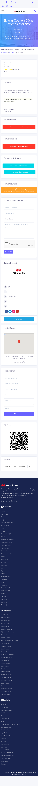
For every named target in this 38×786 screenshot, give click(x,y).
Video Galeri (5, 559)
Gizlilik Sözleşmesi (7, 752)
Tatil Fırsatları (5, 694)
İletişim (3, 764)
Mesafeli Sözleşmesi (7, 755)
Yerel (2, 582)
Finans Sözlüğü (6, 534)
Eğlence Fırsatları (6, 629)
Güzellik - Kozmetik (7, 654)
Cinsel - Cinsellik (6, 554)
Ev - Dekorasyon (6, 677)
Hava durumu (5, 718)
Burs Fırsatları (5, 666)
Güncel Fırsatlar (6, 691)
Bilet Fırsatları (5, 643)
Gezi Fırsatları (5, 669)
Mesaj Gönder (19, 414)
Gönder (9, 251)
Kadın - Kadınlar (6, 576)
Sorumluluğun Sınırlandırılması (10, 724)
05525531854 (18, 29)
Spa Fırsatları (5, 649)
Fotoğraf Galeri (6, 545)
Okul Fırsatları (5, 626)
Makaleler (4, 579)
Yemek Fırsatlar (6, 646)
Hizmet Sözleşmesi (7, 750)
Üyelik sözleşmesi (6, 733)
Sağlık (3, 573)
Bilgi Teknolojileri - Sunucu (9, 640)
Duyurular (4, 565)
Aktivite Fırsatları (6, 688)
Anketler (3, 562)
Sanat (3, 517)
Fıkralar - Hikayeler (7, 522)
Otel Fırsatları (5, 618)
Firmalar (11, 52)
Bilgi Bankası (5, 744)
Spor (2, 568)
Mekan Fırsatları (6, 637)
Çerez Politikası (6, 727)
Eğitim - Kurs (5, 623)
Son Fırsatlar (5, 683)
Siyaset (3, 571)
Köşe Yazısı (4, 514)
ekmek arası (22, 466)
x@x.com (17, 32)
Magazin (4, 585)
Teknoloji (4, 605)
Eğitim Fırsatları (6, 663)
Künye (3, 721)
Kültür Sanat (5, 525)
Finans (3, 531)
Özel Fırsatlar (5, 671)
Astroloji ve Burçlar (7, 539)
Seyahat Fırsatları (6, 680)
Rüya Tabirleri (5, 548)
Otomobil (4, 602)
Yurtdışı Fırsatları (6, 657)
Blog (2, 520)
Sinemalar (4, 599)
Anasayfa (4, 704)
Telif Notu (4, 738)
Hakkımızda (5, 707)
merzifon (7, 466)
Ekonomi (4, 551)
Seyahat (4, 596)
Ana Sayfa (4, 52)
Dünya (3, 528)
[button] (19, 341)
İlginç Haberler (5, 590)
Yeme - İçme (5, 652)
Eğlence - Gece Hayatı (8, 632)
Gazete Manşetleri (7, 542)
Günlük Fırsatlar (6, 635)
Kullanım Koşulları (6, 710)
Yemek (3, 593)
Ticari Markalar (6, 730)
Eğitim (3, 511)
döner (14, 466)
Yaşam (3, 537)
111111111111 (5, 735)
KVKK (3, 713)
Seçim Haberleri (6, 588)
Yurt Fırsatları (5, 615)
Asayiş (3, 556)
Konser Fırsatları (6, 674)
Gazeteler (4, 716)
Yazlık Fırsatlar (5, 620)
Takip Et (19, 319)
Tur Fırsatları (5, 660)
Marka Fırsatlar (6, 686)
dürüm (30, 466)
